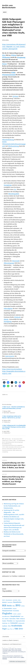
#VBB (13, 72)
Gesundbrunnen (6, 616)
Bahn (19, 600)
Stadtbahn (4, 626)
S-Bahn (11, 440)
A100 (3, 600)
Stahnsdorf (9, 448)
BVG (18, 605)
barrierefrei (10, 602)
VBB (14, 440)
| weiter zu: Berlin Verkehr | (10, 640)
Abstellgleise (21, 440)
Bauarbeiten (17, 602)
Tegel (4, 629)
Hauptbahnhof (15, 616)
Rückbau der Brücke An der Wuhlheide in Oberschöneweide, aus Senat (14, 534)
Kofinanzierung (18, 447)
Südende (15, 448)
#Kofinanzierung (13, 146)
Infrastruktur (5, 440)
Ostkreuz (22, 618)
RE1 (14, 621)
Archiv (4, 589)
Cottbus (23, 605)
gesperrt (19, 613)
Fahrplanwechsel (7, 610)
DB (2, 608)
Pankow (4, 621)
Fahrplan (14, 608)
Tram (8, 629)
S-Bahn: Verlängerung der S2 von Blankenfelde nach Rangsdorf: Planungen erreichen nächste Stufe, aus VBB (14, 427)
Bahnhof (4, 602)
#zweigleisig (8, 185)
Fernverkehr (16, 610)
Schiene (4, 448)
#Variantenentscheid (9, 74)
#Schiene (15, 96)
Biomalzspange (19, 442)
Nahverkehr (12, 618)
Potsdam (10, 621)
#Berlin (6, 319)
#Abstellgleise (8, 308)
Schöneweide (21, 623)
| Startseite (5, 636)
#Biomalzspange (9, 263)
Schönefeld (14, 623)
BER (4, 605)
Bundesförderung (6, 443)
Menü (4, 12)
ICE (3, 618)
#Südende (17, 317)
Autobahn (15, 600)
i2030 (7, 447)
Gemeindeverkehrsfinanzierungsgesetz (12, 445)
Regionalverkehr (20, 621)
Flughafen (7, 613)
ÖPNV (21, 629)
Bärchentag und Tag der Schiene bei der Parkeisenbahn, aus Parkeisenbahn (14, 506)
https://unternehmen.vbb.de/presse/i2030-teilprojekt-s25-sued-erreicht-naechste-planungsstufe (14, 46)
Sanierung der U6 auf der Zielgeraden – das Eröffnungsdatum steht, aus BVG (14, 512)
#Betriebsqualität (13, 194)
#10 (15, 189)
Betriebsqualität (10, 442)
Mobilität (7, 618)
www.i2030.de (9, 356)
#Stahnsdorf (6, 57)
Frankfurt (15, 613)
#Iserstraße (15, 261)
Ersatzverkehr (8, 608)
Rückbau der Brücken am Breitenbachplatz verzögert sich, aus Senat (14, 519)
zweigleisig (5, 451)
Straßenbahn (16, 626)
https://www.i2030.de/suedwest (12, 369)
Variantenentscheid (7, 450)
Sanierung (4, 623)
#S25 (3, 55)
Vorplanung (18, 450)
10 (17, 440)
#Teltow (13, 55)
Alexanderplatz (9, 600)
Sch (9, 623)
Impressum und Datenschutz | (11, 644)
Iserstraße (11, 447)
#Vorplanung (21, 57)
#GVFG (4, 142)
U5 (11, 629)
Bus (14, 606)
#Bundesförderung (8, 139)
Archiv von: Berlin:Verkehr (9, 6)
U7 (13, 629)
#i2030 (4, 64)
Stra (9, 626)
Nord (17, 618)
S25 (23, 447)
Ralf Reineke (7, 438)
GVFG (3, 447)
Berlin (3, 442)
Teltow (19, 448)
